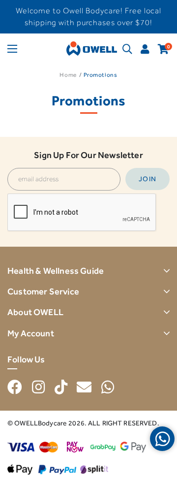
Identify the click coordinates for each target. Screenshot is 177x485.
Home (67, 74)
